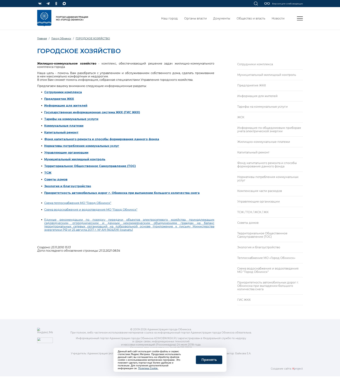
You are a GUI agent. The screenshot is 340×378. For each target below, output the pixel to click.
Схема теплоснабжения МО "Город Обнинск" (77, 203)
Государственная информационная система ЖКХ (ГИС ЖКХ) (92, 112)
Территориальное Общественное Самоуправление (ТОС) (90, 166)
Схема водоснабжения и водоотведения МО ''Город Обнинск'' (268, 270)
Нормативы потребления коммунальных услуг (81, 146)
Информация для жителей (257, 96)
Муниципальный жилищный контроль (74, 159)
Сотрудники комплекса (255, 64)
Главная (42, 38)
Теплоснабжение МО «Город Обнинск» (266, 258)
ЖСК (240, 117)
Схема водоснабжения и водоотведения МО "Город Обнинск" (90, 209)
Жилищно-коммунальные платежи (263, 141)
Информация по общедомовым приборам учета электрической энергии (269, 129)
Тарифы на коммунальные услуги (262, 106)
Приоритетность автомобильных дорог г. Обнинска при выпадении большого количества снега (268, 286)
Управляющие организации (258, 201)
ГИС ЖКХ (244, 299)
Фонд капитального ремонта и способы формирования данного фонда (101, 139)
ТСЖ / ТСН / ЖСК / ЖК (252, 212)
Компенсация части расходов (259, 191)
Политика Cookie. (148, 368)
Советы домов (55, 179)
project (297, 368)
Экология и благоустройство (258, 247)
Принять (209, 360)
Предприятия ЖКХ (251, 85)
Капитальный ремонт (61, 132)
